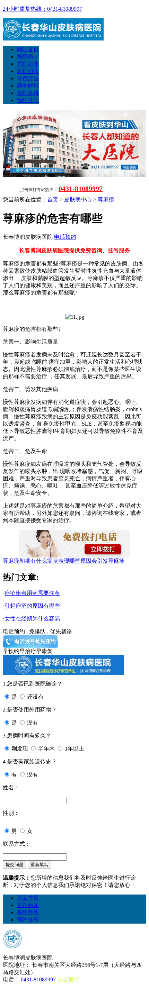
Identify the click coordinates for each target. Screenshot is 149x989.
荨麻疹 (106, 199)
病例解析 (28, 86)
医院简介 (28, 57)
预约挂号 (28, 100)
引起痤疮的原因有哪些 (32, 606)
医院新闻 (28, 64)
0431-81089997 (81, 188)
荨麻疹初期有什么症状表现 (36, 561)
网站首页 (28, 49)
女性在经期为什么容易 (32, 618)
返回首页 (28, 898)
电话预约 (65, 237)
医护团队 (28, 71)
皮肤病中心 (78, 199)
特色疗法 (28, 78)
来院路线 (28, 93)
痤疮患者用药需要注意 (32, 593)
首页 (52, 199)
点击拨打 (68, 979)
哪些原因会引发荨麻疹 (97, 561)
